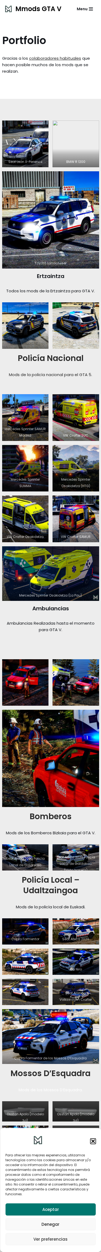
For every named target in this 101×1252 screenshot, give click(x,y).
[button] (93, 1141)
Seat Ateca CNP (25, 343)
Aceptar (50, 1209)
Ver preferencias (50, 1239)
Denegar (50, 1224)
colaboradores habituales (55, 58)
